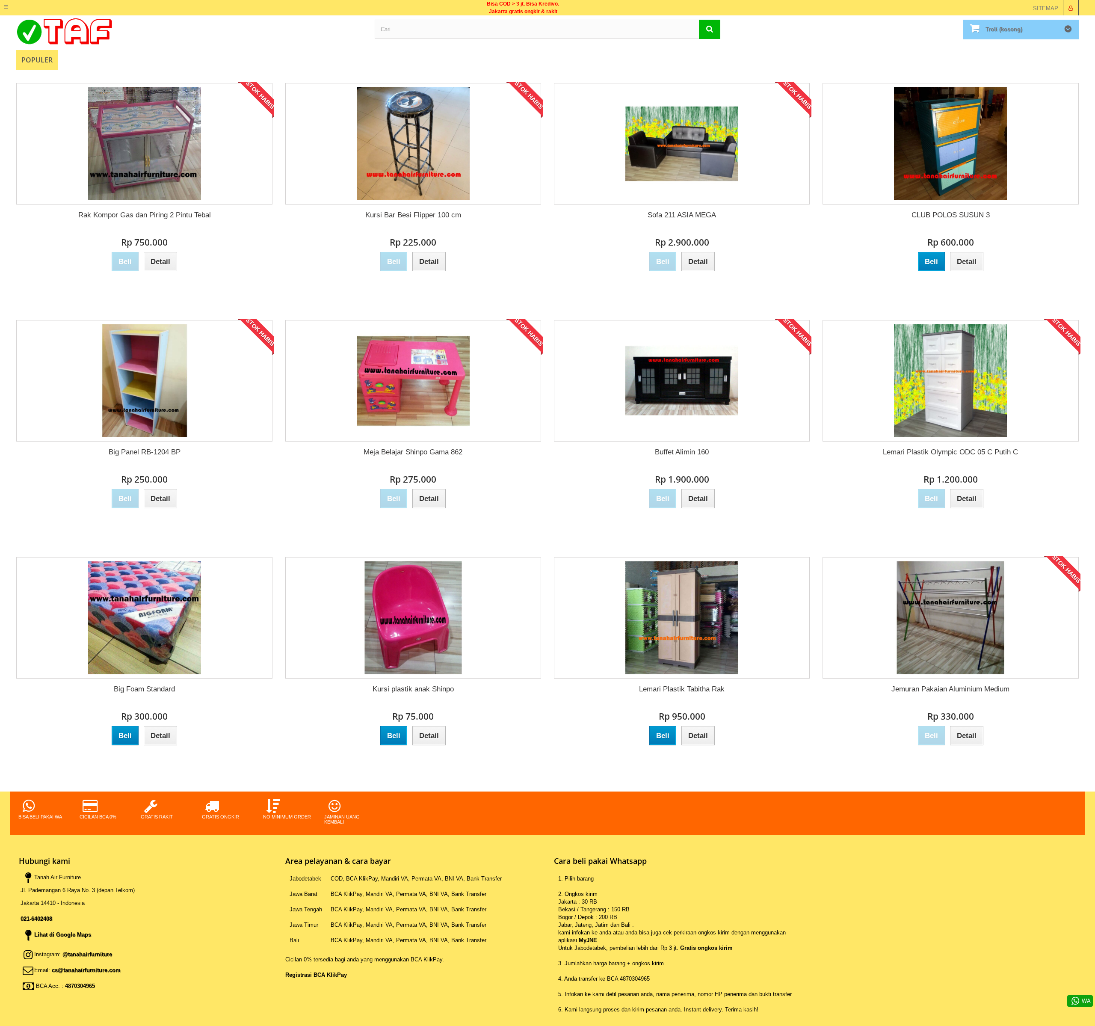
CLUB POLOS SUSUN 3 (951, 215)
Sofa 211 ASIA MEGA (682, 215)
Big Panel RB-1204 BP (145, 452)
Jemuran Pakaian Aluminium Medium (950, 689)
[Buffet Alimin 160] (681, 380)
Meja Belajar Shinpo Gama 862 (413, 452)
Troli (1004, 29)
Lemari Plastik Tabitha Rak (682, 689)
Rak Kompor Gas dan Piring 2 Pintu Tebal (144, 215)
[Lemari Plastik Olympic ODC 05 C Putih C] (950, 380)
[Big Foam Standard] (144, 617)
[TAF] (189, 31)
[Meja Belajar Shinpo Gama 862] (413, 380)
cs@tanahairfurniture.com (86, 970)
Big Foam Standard (144, 689)
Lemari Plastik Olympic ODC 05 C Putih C (950, 452)
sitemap (1045, 8)
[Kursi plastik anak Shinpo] (413, 617)
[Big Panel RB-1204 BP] (144, 380)
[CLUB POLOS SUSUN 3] (950, 143)
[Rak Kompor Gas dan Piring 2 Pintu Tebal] (144, 143)
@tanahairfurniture (87, 954)
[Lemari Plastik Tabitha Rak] (681, 617)
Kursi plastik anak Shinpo (413, 689)
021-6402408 (36, 919)
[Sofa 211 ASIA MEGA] (681, 143)
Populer (37, 60)
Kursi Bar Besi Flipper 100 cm (413, 215)
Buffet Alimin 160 (682, 452)
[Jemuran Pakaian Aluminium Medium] (950, 617)
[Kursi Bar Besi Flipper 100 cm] (413, 143)
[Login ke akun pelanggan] (1070, 7)
